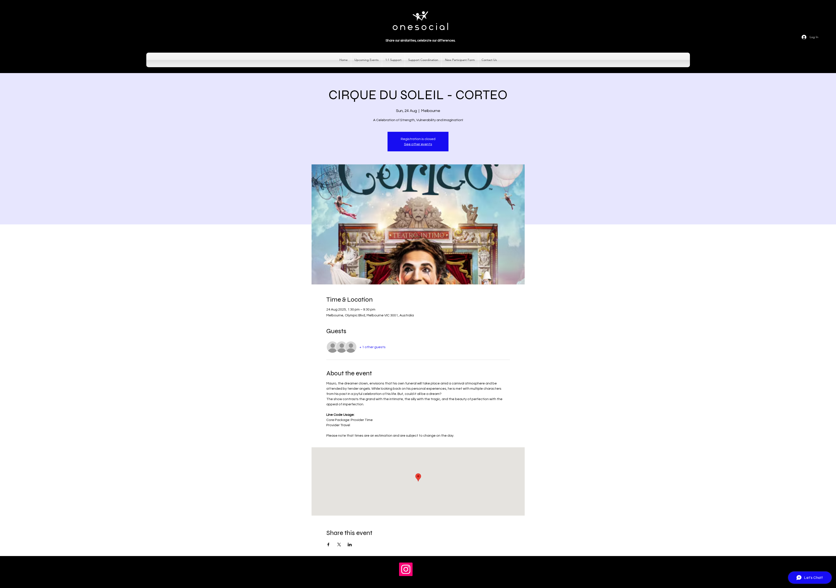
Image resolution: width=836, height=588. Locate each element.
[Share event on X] (339, 544)
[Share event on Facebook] (328, 544)
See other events (418, 144)
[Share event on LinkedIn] (350, 544)
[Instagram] (406, 569)
